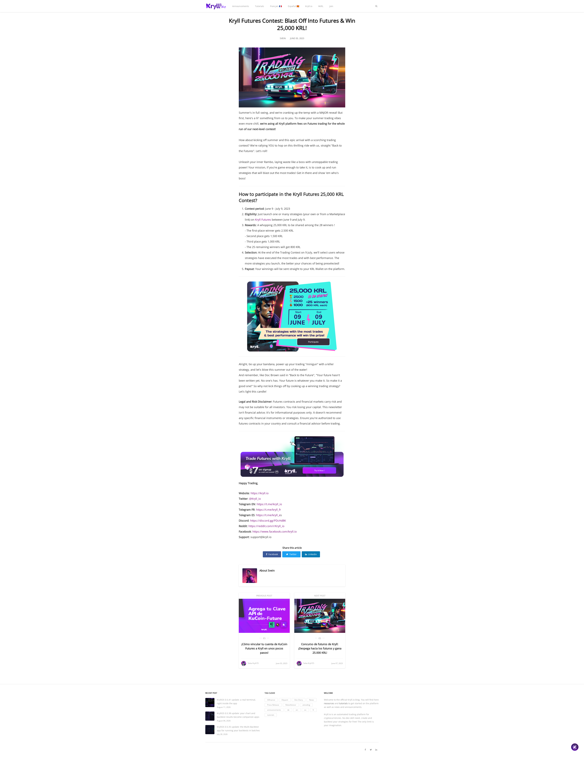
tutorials (270, 715)
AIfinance (271, 700)
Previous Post (264, 595)
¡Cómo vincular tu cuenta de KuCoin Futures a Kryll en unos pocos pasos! (264, 648)
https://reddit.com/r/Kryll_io (266, 526)
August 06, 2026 (224, 720)
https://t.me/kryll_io (269, 504)
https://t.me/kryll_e (268, 515)
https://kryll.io (260, 493)
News (311, 700)
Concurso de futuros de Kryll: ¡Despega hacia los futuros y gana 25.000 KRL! (319, 648)
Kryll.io (308, 6)
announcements (274, 710)
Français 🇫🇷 (276, 6)
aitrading (306, 705)
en (297, 710)
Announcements (240, 6)
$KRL (320, 6)
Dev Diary (298, 700)
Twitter (293, 554)
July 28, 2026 (222, 734)
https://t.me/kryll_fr (268, 509)
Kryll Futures (263, 219)
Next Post (319, 595)
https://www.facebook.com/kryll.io (274, 531)
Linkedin (312, 554)
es (264, 638)
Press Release (273, 705)
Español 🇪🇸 (293, 6)
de (288, 710)
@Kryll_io (255, 498)
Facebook (273, 554)
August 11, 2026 (224, 707)
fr (313, 710)
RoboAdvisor (290, 705)
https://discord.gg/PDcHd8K (268, 520)
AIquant (285, 700)
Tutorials (259, 6)
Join (331, 6)
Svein (271, 570)
